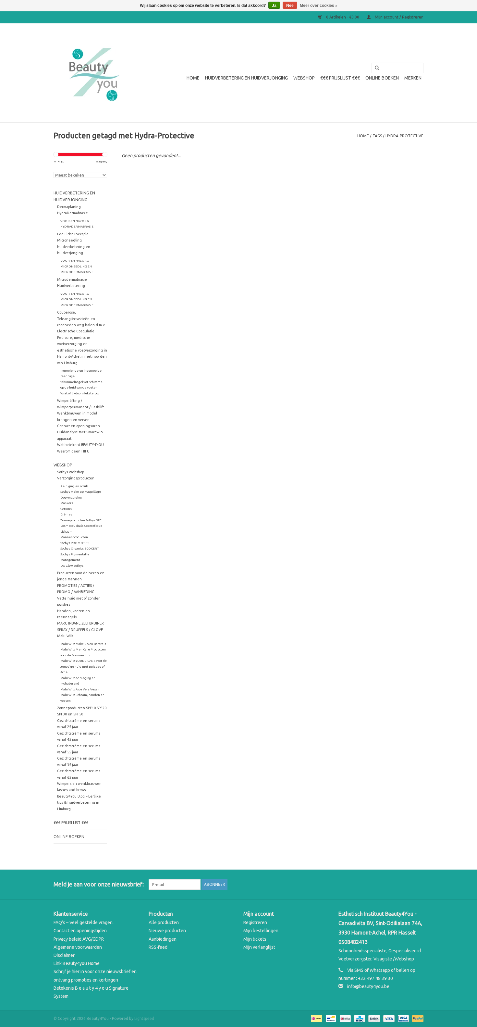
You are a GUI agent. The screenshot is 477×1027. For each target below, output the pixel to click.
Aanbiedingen (163, 939)
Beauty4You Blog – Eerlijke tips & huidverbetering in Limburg (79, 802)
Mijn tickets (254, 939)
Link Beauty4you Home (77, 963)
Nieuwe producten (167, 930)
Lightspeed (144, 1018)
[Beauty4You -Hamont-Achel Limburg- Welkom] (93, 73)
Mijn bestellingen (260, 930)
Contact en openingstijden (80, 930)
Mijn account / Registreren (398, 17)
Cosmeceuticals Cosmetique (81, 525)
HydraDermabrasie (72, 213)
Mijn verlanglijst (259, 947)
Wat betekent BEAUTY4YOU (80, 445)
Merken (413, 77)
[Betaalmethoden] (316, 1018)
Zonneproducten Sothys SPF (80, 520)
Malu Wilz (65, 636)
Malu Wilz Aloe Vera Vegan (79, 689)
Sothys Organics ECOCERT (79, 548)
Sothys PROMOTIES (74, 543)
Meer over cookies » (318, 5)
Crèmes (66, 514)
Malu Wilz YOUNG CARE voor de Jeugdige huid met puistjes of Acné (83, 666)
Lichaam (66, 531)
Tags (377, 136)
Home (193, 77)
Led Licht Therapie (73, 234)
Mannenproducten (74, 537)
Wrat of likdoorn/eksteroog (80, 393)
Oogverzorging (71, 497)
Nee (290, 5)
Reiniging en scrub (74, 486)
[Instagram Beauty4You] (418, 884)
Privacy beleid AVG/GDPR (79, 939)
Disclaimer (64, 955)
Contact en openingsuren (78, 426)
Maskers (66, 503)
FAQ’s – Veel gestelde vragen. (84, 922)
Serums (66, 509)
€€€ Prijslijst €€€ (340, 77)
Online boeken (382, 77)
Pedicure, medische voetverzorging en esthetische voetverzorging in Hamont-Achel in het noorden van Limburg (82, 350)
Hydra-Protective (404, 136)
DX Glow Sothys (71, 565)
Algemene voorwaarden (78, 947)
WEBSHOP (304, 77)
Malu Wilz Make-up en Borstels (83, 644)
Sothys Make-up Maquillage (80, 491)
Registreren (255, 922)
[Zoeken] (375, 68)
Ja (274, 5)
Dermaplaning (69, 207)
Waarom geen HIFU (73, 451)
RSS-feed (158, 947)
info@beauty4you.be (368, 986)
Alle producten (164, 922)
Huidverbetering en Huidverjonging (246, 77)
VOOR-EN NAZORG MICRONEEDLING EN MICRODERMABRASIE (76, 266)
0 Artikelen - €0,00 (342, 17)
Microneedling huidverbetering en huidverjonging (73, 246)
